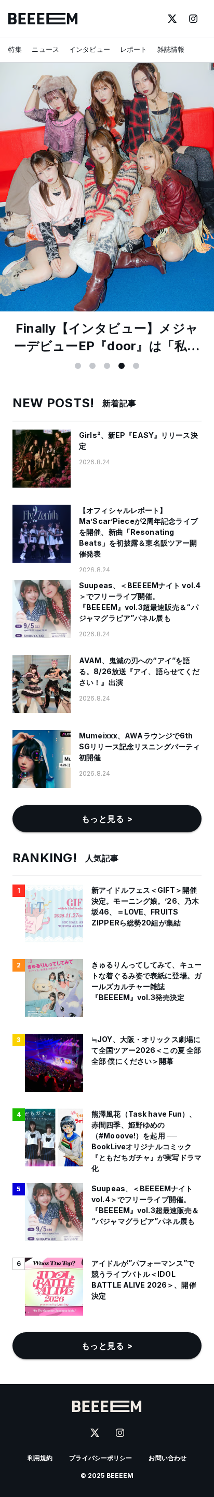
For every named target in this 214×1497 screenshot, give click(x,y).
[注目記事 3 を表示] (107, 366)
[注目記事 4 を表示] (121, 366)
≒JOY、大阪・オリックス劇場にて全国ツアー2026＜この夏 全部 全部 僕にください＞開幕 (146, 1050)
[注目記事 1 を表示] (78, 366)
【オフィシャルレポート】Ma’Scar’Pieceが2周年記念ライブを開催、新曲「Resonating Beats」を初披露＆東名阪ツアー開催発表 (138, 532)
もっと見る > (107, 819)
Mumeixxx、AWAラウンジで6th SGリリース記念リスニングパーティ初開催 (139, 746)
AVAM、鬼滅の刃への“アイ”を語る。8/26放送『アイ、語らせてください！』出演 (139, 671)
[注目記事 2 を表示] (92, 366)
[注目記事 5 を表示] (136, 366)
